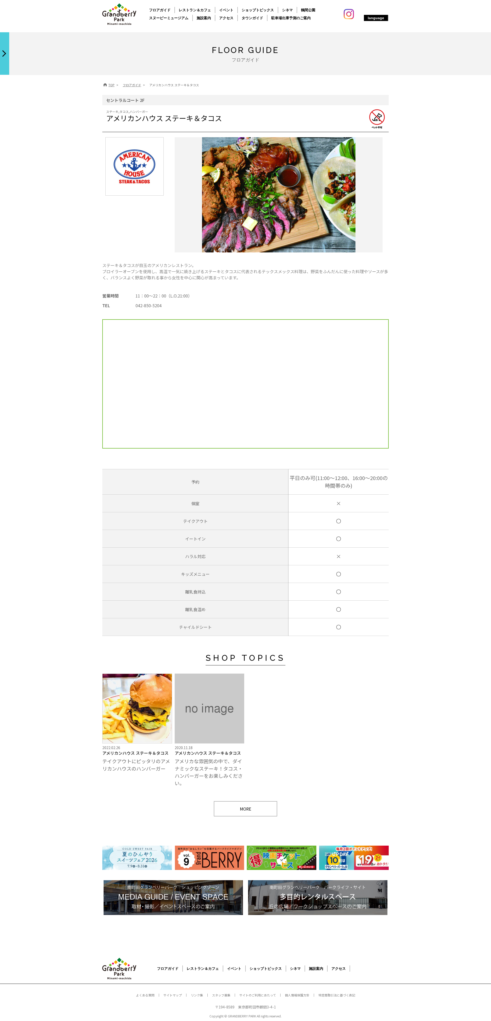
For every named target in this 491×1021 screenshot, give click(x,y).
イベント (226, 10)
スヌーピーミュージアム (168, 18)
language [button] (376, 18)
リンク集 (197, 995)
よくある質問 (145, 995)
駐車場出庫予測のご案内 (291, 18)
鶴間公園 (308, 10)
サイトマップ (172, 995)
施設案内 (204, 18)
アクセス (226, 18)
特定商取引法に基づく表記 (336, 995)
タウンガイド (252, 18)
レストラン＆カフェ (195, 10)
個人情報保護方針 (297, 995)
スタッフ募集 (221, 995)
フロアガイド (160, 10)
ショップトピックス (258, 10)
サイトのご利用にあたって (257, 995)
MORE (245, 809)
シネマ (287, 10)
